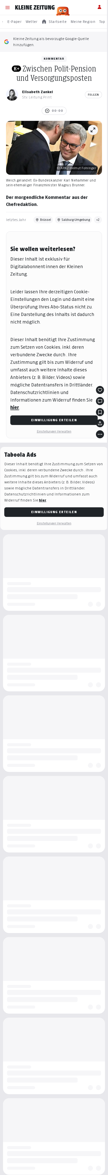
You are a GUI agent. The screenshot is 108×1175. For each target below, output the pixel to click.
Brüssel (45, 219)
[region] (54, 21)
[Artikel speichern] (100, 412)
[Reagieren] (100, 390)
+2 (97, 219)
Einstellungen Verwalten (54, 431)
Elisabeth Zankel (37, 92)
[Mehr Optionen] (100, 434)
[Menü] (7, 7)
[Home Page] (35, 7)
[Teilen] (100, 423)
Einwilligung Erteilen (54, 420)
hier (14, 407)
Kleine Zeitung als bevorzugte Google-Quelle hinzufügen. (51, 42)
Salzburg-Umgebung (76, 219)
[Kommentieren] (100, 401)
